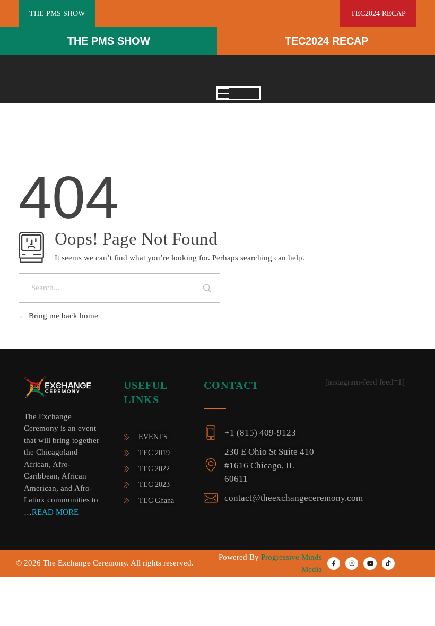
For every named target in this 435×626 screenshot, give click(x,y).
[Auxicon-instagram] (351, 563)
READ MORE (55, 512)
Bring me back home (62, 315)
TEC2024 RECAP (326, 41)
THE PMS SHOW (108, 41)
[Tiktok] (388, 563)
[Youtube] (369, 563)
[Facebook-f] (333, 563)
